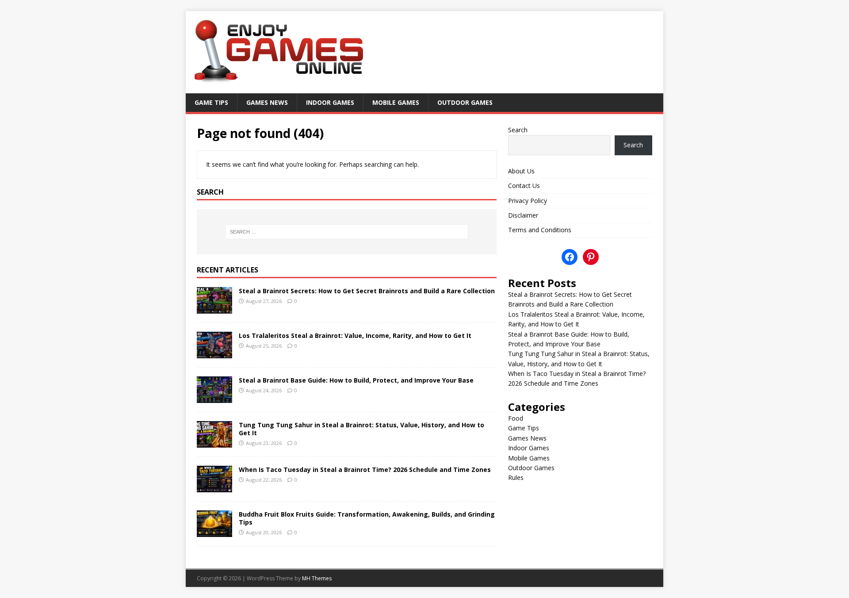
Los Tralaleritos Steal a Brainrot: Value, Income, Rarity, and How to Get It (355, 335)
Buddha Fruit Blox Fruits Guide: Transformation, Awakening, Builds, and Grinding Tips (367, 518)
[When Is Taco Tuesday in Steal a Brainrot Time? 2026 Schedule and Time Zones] (214, 487)
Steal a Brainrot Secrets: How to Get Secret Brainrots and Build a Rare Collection (367, 291)
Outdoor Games (465, 102)
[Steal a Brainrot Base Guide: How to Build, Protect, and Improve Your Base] (214, 397)
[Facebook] (569, 257)
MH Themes (317, 578)
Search (518, 130)
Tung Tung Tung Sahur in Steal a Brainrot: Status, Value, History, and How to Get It (361, 429)
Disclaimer (523, 215)
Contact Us (524, 185)
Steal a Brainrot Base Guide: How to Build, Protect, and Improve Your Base (356, 380)
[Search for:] (347, 231)
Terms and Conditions (539, 230)
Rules (516, 477)
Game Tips (211, 102)
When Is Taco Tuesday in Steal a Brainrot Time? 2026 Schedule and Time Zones (365, 469)
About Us (521, 171)
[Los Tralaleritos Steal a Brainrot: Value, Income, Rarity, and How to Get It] (214, 353)
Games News (267, 102)
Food (515, 418)
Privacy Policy (527, 200)
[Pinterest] (591, 257)
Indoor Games (330, 102)
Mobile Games (395, 102)
